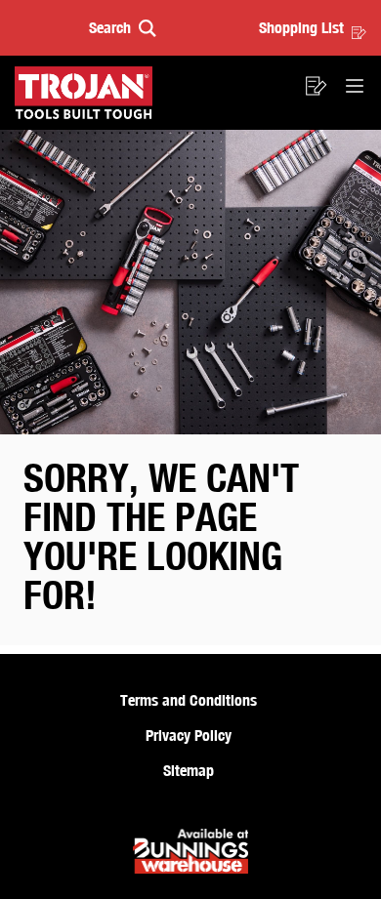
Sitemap (188, 770)
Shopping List (301, 27)
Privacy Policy (189, 735)
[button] (122, 28)
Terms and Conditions (188, 700)
